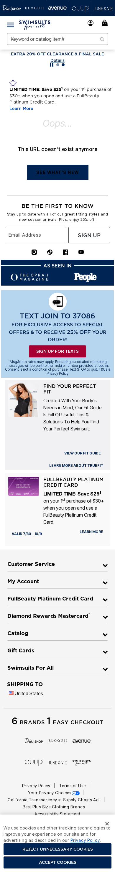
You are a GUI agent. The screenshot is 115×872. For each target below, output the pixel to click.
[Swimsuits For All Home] (35, 24)
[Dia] (34, 741)
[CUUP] (34, 762)
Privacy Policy (37, 785)
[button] (91, 23)
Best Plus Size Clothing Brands (54, 807)
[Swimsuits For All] (82, 762)
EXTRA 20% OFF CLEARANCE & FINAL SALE (57, 54)
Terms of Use (73, 785)
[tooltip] (11, 8)
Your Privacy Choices (49, 792)
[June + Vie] (58, 762)
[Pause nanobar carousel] (51, 64)
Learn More (21, 108)
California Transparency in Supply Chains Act (54, 800)
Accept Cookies (57, 862)
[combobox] (57, 39)
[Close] (107, 823)
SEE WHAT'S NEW (57, 172)
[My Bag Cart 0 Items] (105, 23)
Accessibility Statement (57, 814)
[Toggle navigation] (10, 24)
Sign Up (89, 235)
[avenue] (82, 741)
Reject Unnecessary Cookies (57, 849)
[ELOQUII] (58, 740)
